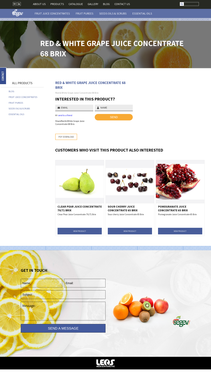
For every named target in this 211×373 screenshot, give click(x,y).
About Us (39, 4)
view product (79, 231)
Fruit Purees (84, 13)
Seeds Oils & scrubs (112, 13)
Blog (106, 4)
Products (57, 4)
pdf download (66, 136)
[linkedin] (19, 4)
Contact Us (122, 4)
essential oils (142, 13)
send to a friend (65, 115)
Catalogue (76, 4)
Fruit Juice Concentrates (52, 13)
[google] (15, 4)
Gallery (93, 4)
